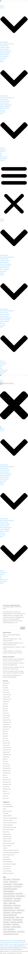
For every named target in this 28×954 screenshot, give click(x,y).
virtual (4, 929)
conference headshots (18, 884)
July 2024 (5, 731)
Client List (2, 151)
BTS (1, 153)
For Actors (2, 110)
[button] (14, 189)
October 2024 (6, 724)
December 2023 (7, 747)
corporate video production (18, 944)
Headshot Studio (7, 841)
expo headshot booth (7, 900)
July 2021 (5, 775)
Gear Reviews (3, 158)
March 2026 (6, 690)
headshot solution (8, 946)
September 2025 (7, 699)
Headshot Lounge (7, 836)
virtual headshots (20, 931)
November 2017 (7, 789)
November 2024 (7, 722)
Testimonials (3, 149)
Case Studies (3, 58)
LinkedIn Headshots (5, 52)
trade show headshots (16, 927)
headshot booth (12, 903)
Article (4, 608)
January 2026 (6, 692)
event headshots (17, 898)
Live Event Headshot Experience (11, 850)
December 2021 (7, 773)
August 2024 (6, 729)
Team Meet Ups (7, 866)
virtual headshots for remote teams (10, 934)
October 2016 (6, 793)
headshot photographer (8, 908)
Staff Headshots (4, 42)
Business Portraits (4, 54)
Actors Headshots (4, 56)
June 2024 (5, 733)
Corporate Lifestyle (4, 47)
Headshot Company (9, 606)
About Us (2, 148)
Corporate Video (4, 45)
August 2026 (6, 683)
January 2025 (6, 717)
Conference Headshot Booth (10, 818)
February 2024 (6, 743)
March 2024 (6, 740)
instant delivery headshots (8, 917)
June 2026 (5, 687)
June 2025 (5, 706)
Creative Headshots (8, 825)
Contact (2, 160)
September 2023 (7, 754)
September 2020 (7, 784)
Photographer (6, 922)
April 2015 (5, 796)
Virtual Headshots (4, 49)
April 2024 (5, 738)
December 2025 (7, 694)
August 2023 (6, 756)
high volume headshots (16, 912)
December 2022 (7, 768)
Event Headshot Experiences (7, 44)
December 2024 (7, 720)
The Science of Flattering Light (11, 605)
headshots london (20, 910)
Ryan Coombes (6, 675)
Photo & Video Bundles (5, 51)
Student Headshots (7, 861)
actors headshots (7, 879)
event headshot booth (7, 898)
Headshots (17, 908)
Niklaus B (5, 663)
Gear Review (6, 832)
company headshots (7, 884)
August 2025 (6, 701)
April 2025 (5, 710)
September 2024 (7, 727)
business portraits (16, 879)
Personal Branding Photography (11, 852)
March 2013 (6, 798)
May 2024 (5, 736)
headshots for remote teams (9, 910)
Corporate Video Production (10, 822)
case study (5, 881)
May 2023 (5, 761)
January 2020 (6, 786)
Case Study (5, 813)
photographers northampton (17, 922)
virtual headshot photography (9, 931)
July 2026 (5, 685)
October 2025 (6, 697)
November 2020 (7, 782)
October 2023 (6, 752)
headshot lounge (16, 905)
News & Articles (4, 157)
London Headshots (7, 919)
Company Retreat (7, 815)
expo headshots (17, 900)
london (22, 917)
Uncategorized (6, 868)
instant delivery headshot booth (10, 915)
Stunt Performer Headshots (10, 864)
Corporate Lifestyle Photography (10, 889)
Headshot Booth (7, 834)
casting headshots (13, 881)
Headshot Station (7, 838)
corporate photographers (8, 893)
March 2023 (6, 763)
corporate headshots (7, 886)
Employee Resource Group (9, 827)
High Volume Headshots (9, 843)
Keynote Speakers (7, 845)
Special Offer (6, 857)
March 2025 (6, 713)
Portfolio (2, 6)
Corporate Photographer (8, 891)
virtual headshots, (15, 942)
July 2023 (5, 759)
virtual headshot (11, 929)
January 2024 (6, 745)
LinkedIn (5, 848)
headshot (5, 903)
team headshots (6, 927)
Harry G (5, 671)
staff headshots (16, 924)
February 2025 (6, 715)
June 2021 (5, 777)
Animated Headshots (8, 806)
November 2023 (7, 750)
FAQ (1, 155)
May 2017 (5, 791)
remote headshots (7, 924)
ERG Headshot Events (8, 829)
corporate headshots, (5, 942)
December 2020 (7, 779)
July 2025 (5, 704)
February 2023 (6, 766)
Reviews (2, 60)
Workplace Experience (8, 873)
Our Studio (2, 112)
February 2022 (6, 770)
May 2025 (5, 708)
